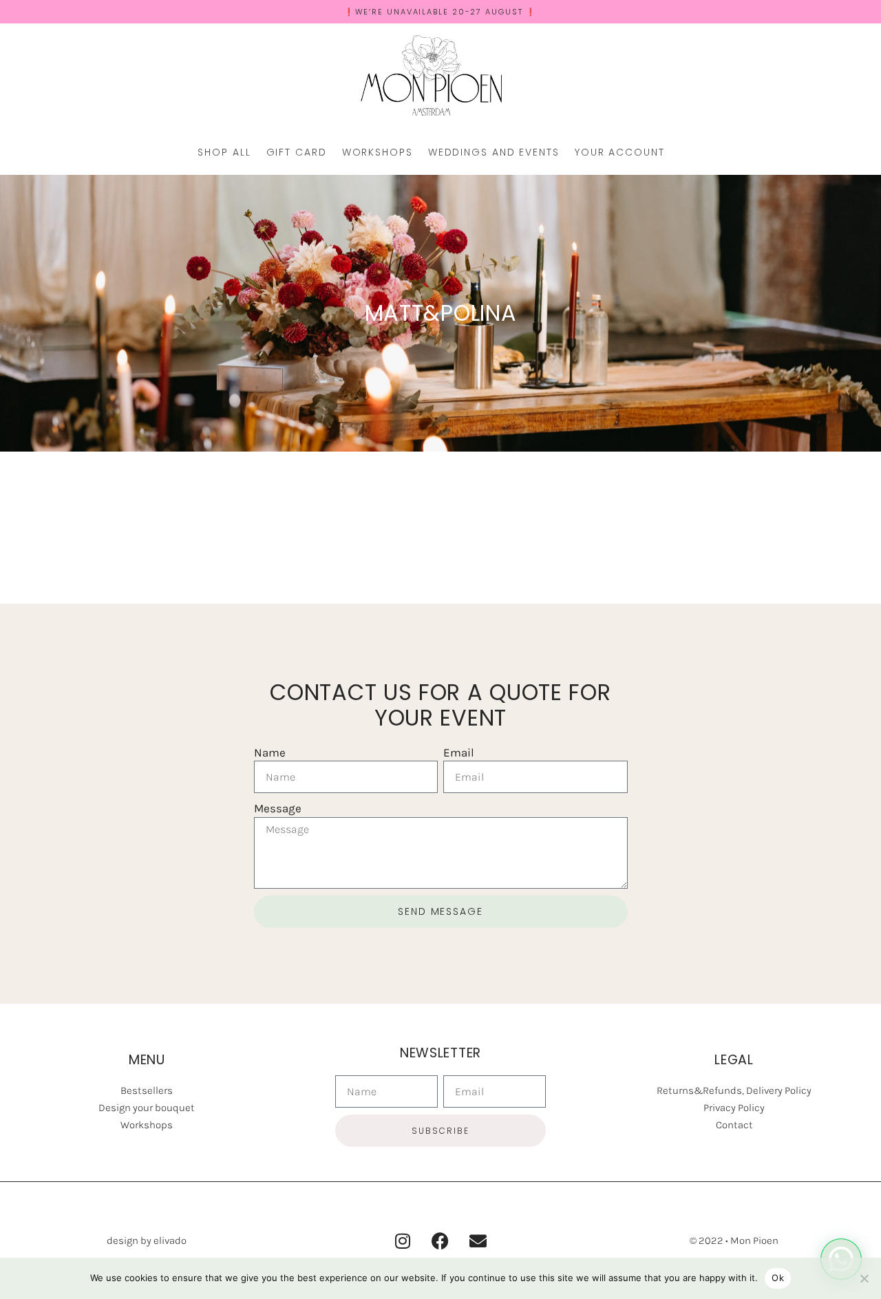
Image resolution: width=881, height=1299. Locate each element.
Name (270, 752)
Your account (620, 152)
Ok (778, 1277)
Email (458, 752)
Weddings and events (494, 152)
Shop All (224, 152)
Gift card (296, 152)
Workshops (377, 152)
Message (277, 808)
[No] (864, 1278)
